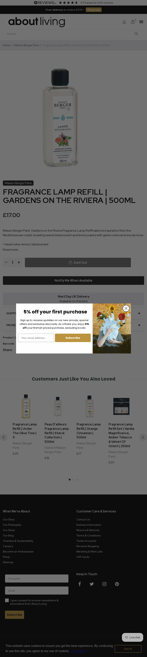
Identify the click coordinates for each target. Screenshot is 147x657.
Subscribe (72, 338)
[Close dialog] (126, 308)
